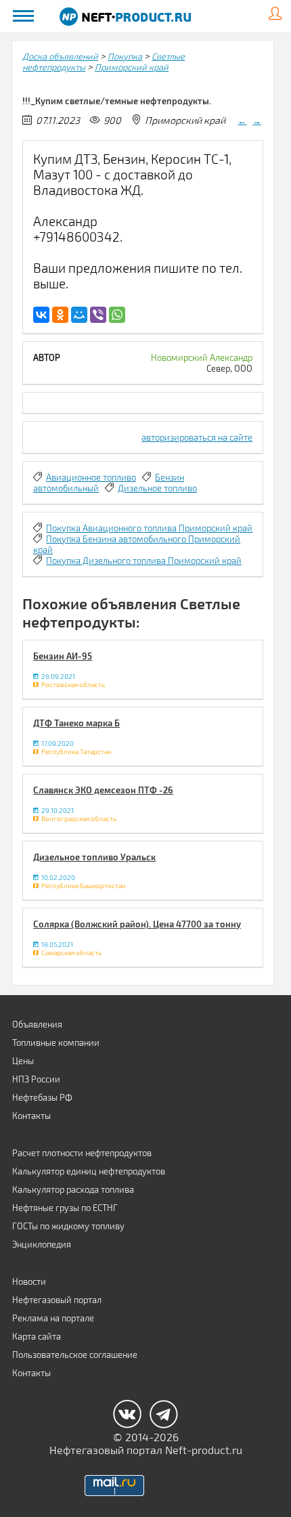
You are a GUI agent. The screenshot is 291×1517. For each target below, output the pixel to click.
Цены (23, 1060)
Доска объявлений (60, 56)
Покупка (125, 56)
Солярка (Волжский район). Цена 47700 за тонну (137, 924)
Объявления (37, 1024)
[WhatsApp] (117, 315)
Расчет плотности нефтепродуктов (82, 1152)
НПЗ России (36, 1079)
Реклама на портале (53, 1318)
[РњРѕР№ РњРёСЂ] (79, 315)
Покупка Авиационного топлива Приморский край (149, 528)
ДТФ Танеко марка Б (76, 723)
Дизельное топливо (157, 488)
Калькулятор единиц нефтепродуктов (88, 1171)
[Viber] (98, 315)
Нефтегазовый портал (57, 1299)
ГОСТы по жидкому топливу (68, 1226)
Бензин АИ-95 (62, 656)
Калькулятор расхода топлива (73, 1189)
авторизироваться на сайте (196, 437)
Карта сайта (36, 1336)
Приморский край (132, 67)
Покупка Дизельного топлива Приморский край (144, 560)
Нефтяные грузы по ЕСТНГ (65, 1207)
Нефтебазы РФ (42, 1097)
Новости (29, 1281)
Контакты (31, 1115)
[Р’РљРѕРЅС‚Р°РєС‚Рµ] (41, 315)
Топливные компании (55, 1042)
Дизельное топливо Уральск (94, 857)
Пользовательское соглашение (74, 1354)
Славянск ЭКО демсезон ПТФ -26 (103, 790)
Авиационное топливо (91, 477)
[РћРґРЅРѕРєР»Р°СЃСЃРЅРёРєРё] (60, 315)
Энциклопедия (41, 1244)
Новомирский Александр (201, 357)
